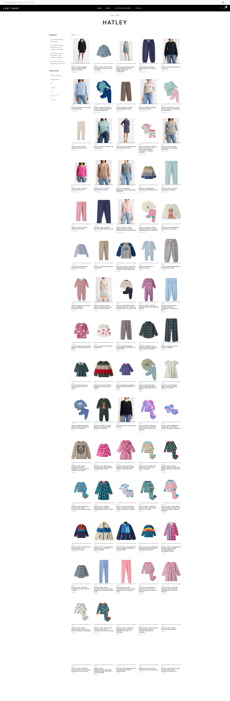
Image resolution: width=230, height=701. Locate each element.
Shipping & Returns (123, 8)
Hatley (117, 15)
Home (99, 8)
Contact (138, 8)
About (108, 8)
